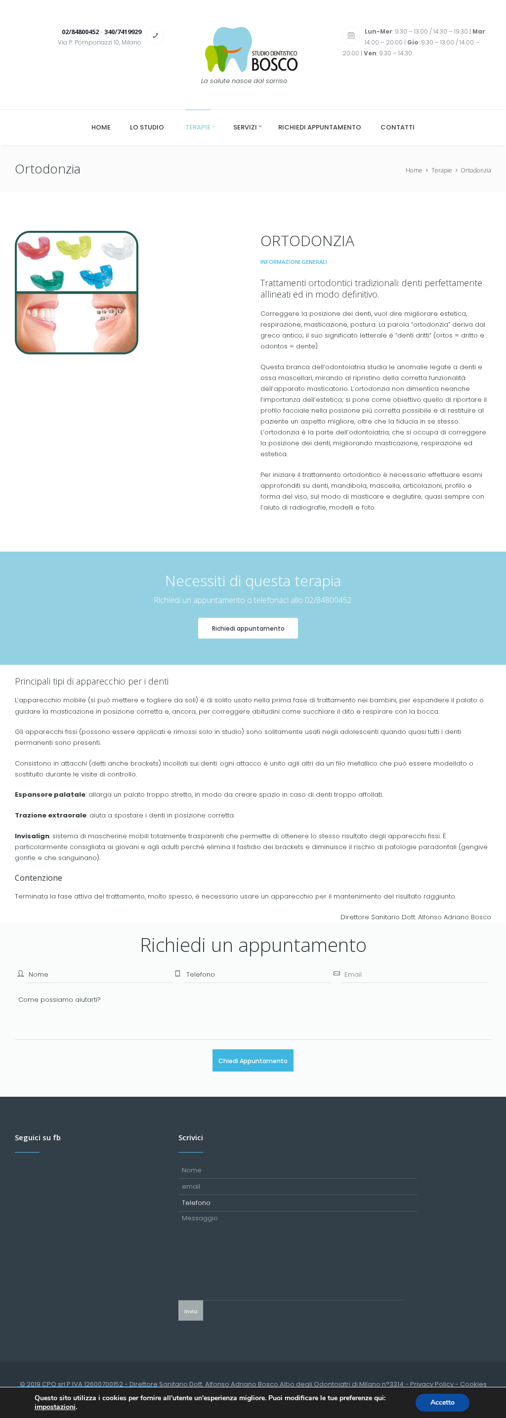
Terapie (441, 170)
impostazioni (55, 1407)
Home (414, 170)
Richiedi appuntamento (248, 628)
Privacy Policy (432, 1384)
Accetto (442, 1402)
